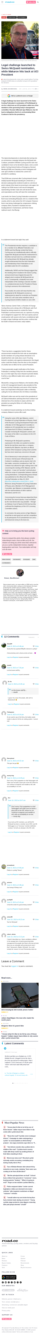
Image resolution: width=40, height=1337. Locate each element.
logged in (14, 966)
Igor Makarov (17, 559)
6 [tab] (20, 1083)
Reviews (4, 1260)
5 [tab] (19, 1083)
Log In (9, 657)
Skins (33, 559)
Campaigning (12, 17)
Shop (22, 1265)
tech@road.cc (15, 1302)
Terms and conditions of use (24, 1332)
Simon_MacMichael (11, 578)
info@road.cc (17, 1299)
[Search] (38, 2)
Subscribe (31, 2)
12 (38, 88)
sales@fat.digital (22, 1305)
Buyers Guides (6, 1263)
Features (4, 1265)
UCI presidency (6, 562)
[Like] (34, 646)
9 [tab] (25, 1083)
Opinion (23, 1258)
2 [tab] (14, 1083)
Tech (3, 1267)
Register (15, 657)
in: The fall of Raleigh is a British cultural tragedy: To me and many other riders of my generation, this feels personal (17, 1074)
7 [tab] (22, 1083)
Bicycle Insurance (26, 1267)
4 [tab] (17, 1083)
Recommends (25, 1263)
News (3, 1258)
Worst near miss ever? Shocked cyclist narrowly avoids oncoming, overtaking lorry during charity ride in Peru (18, 1160)
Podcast (23, 1260)
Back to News (7, 14)
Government (22, 17)
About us (4, 1256)
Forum (23, 1256)
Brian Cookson (6, 559)
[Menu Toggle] (2, 2)
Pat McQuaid (26, 559)
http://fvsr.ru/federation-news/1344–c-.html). (19, 481)
